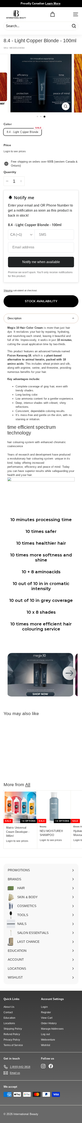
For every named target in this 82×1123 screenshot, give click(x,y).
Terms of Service (13, 1045)
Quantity (10, 172)
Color (8, 124)
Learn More (52, 3)
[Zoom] (65, 106)
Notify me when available (41, 262)
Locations (9, 1023)
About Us (9, 1006)
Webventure (48, 1039)
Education (9, 1017)
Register (46, 1012)
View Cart (46, 1017)
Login (44, 1006)
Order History (49, 1023)
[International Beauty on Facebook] (51, 1066)
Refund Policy (12, 1034)
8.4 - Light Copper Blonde (22, 132)
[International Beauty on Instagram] (43, 1066)
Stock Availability (41, 301)
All (27, 784)
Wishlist (45, 1045)
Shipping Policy (13, 1028)
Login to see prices (15, 151)
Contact (8, 1012)
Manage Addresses (52, 1028)
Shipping (8, 290)
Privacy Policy (12, 1039)
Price (7, 145)
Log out (45, 1034)
